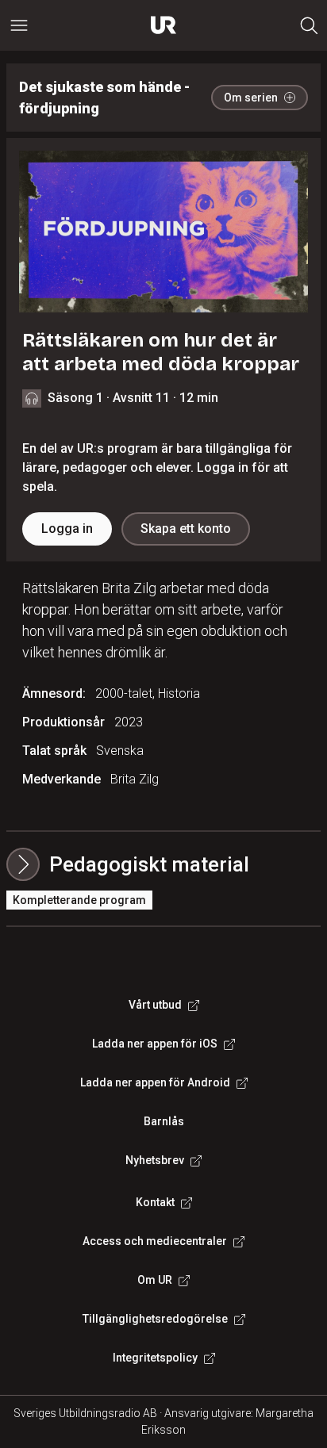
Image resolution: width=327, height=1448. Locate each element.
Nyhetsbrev (154, 1160)
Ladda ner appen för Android (155, 1082)
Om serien (251, 97)
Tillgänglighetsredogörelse (155, 1318)
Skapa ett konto (185, 528)
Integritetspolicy (155, 1357)
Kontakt (155, 1202)
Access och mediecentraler (155, 1241)
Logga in (67, 528)
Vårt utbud (155, 1004)
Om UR (154, 1280)
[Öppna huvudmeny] (19, 25)
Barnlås (164, 1121)
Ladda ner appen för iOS (154, 1043)
